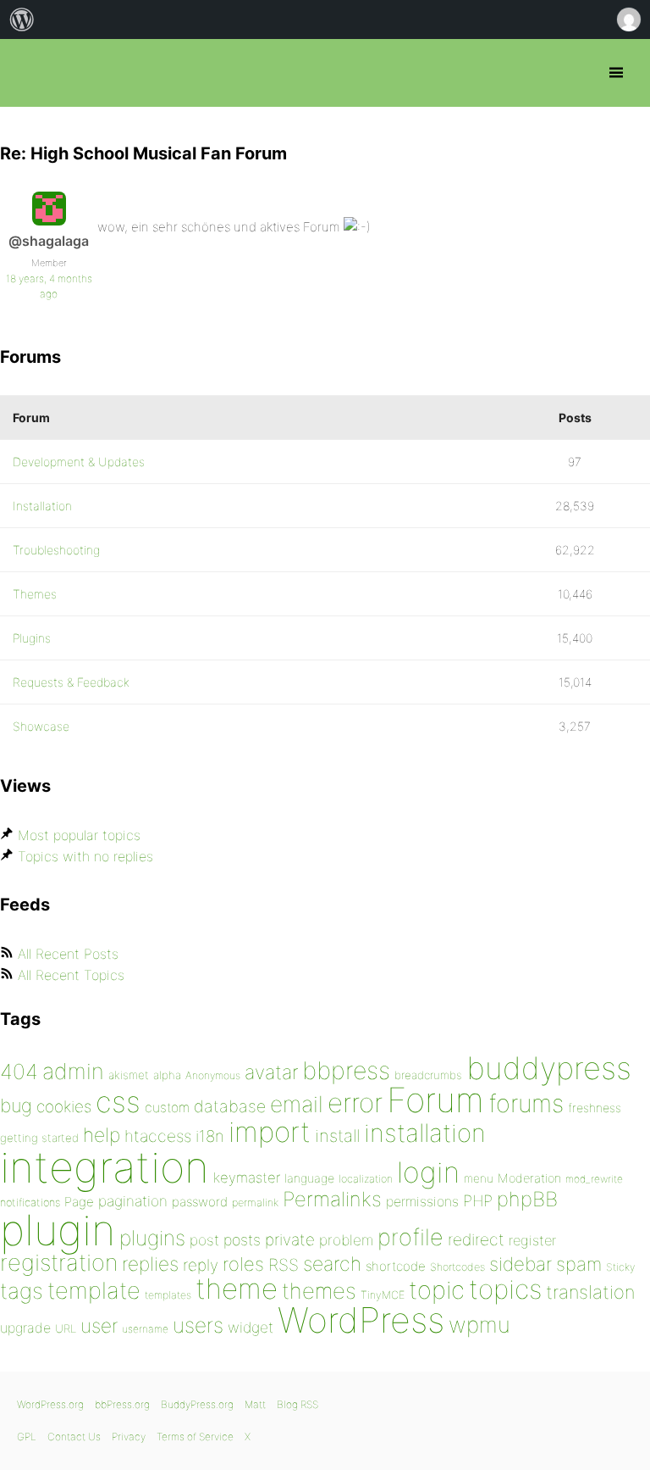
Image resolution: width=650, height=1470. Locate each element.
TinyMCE (383, 1295)
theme (237, 1289)
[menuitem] (22, 19)
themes (319, 1291)
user (99, 1325)
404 (19, 1071)
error (355, 1103)
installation (425, 1132)
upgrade (25, 1327)
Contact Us (74, 1436)
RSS (283, 1265)
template (93, 1291)
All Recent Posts (68, 953)
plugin (57, 1230)
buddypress (548, 1068)
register (532, 1240)
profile (410, 1237)
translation (590, 1292)
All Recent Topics (71, 974)
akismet (128, 1075)
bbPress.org (27, 73)
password (200, 1202)
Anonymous (212, 1075)
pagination (133, 1201)
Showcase (41, 726)
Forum (435, 1100)
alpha (167, 1075)
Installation (42, 505)
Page (79, 1202)
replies (150, 1263)
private (290, 1240)
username (145, 1328)
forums (526, 1103)
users (198, 1325)
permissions (422, 1201)
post (204, 1240)
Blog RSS (297, 1404)
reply (200, 1265)
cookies (63, 1106)
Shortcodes (457, 1267)
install (337, 1135)
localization (366, 1178)
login (428, 1172)
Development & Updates (79, 461)
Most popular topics (79, 835)
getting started (39, 1137)
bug (16, 1105)
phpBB (527, 1199)
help (101, 1135)
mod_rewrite (594, 1178)
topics (505, 1289)
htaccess (157, 1136)
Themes (35, 594)
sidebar (520, 1263)
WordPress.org (50, 1404)
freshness (594, 1107)
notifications (30, 1202)
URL (65, 1328)
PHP (478, 1200)
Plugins (32, 638)
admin (73, 1071)
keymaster (246, 1177)
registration (59, 1263)
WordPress (361, 1320)
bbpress (346, 1070)
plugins (152, 1237)
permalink (255, 1202)
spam (579, 1264)
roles (243, 1264)
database (230, 1106)
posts (242, 1240)
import (270, 1132)
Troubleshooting (56, 550)
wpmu (479, 1324)
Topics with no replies (85, 856)
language (309, 1178)
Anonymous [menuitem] (628, 19)
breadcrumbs (428, 1075)
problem (346, 1240)
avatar (271, 1072)
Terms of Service (195, 1436)
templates (168, 1295)
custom (167, 1108)
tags (21, 1291)
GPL (26, 1436)
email (296, 1103)
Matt (255, 1404)
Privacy (129, 1436)
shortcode (396, 1266)
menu (478, 1178)
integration (104, 1167)
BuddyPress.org (197, 1404)
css (118, 1101)
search (332, 1264)
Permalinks (332, 1199)
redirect (476, 1239)
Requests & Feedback (71, 682)
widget (250, 1327)
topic (437, 1290)
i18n (210, 1136)
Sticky (620, 1267)
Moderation (529, 1178)
